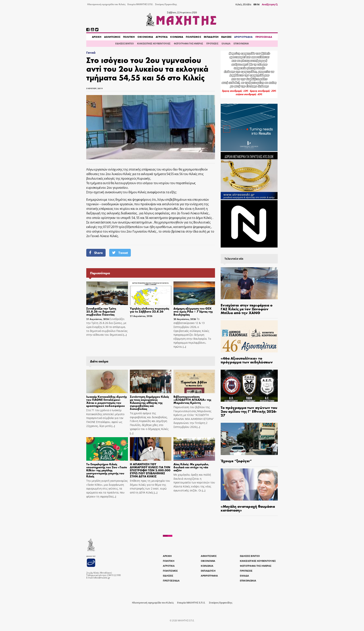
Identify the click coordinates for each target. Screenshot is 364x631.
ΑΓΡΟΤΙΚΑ (162, 37)
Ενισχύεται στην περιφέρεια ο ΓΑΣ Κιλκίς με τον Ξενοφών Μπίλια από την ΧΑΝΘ (246, 308)
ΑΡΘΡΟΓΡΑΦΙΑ (243, 37)
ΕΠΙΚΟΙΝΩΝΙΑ (241, 43)
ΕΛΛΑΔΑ (226, 43)
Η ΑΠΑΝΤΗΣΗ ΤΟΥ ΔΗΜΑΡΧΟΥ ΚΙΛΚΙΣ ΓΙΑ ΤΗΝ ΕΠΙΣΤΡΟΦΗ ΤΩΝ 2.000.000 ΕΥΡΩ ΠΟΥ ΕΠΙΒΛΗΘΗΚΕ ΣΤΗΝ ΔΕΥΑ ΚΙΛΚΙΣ (150, 470)
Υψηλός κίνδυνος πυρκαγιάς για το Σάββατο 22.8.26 (149, 309)
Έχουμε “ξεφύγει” (236, 460)
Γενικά (91, 52)
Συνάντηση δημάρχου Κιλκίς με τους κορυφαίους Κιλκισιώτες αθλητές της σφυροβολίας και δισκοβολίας (149, 402)
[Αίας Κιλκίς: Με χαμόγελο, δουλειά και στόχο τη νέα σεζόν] (194, 449)
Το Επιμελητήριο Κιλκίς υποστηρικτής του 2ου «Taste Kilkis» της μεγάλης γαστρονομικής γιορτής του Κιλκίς (106, 470)
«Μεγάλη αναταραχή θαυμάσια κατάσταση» (248, 508)
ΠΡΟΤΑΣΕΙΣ (212, 43)
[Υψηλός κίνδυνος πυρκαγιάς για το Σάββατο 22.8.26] (151, 293)
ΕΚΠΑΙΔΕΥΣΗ (211, 37)
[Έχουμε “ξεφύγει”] (249, 439)
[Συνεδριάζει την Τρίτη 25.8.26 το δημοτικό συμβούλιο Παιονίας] (107, 293)
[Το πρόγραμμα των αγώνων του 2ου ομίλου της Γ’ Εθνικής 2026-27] (249, 386)
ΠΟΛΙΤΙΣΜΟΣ (193, 37)
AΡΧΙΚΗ (96, 37)
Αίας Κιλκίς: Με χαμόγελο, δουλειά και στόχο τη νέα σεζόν (191, 467)
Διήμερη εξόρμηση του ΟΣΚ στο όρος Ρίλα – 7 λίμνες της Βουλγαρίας (193, 311)
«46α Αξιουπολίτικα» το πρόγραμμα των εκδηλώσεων (247, 359)
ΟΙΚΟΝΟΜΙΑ (145, 37)
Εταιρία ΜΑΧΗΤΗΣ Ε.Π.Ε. (140, 4)
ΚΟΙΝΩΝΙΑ (176, 37)
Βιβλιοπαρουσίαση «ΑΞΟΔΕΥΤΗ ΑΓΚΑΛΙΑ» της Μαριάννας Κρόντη (192, 399)
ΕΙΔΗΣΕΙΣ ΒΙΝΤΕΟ (124, 43)
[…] (124, 334)
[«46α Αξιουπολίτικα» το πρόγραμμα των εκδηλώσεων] (249, 336)
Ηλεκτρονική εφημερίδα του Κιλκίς (106, 4)
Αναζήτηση (269, 4)
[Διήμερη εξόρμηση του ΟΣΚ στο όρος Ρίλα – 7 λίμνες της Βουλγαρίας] (194, 293)
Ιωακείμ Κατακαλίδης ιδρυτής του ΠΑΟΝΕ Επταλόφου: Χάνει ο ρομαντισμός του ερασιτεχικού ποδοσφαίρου (106, 401)
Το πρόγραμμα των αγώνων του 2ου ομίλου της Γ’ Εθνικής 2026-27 (249, 411)
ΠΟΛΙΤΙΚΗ (129, 37)
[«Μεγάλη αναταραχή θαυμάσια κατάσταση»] (249, 484)
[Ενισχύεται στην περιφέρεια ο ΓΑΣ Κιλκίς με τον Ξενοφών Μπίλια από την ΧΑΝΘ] (249, 283)
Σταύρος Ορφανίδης (166, 4)
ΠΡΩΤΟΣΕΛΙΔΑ (263, 37)
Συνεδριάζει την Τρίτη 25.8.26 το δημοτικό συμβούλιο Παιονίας (101, 311)
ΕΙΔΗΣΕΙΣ (226, 37)
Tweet (123, 253)
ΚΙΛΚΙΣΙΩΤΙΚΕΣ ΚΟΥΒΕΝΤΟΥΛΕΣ (153, 43)
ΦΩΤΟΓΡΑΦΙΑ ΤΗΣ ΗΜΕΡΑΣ (188, 43)
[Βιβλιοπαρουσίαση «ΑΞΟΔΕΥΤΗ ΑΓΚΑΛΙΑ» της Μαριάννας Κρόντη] (194, 381)
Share (98, 253)
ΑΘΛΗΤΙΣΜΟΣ (112, 37)
